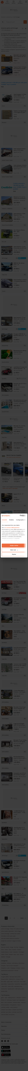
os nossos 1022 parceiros (12, 527)
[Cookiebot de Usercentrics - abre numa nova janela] (20, 516)
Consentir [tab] (4, 519)
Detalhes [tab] (11, 519)
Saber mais (13, 550)
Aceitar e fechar (14, 545)
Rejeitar (14, 554)
